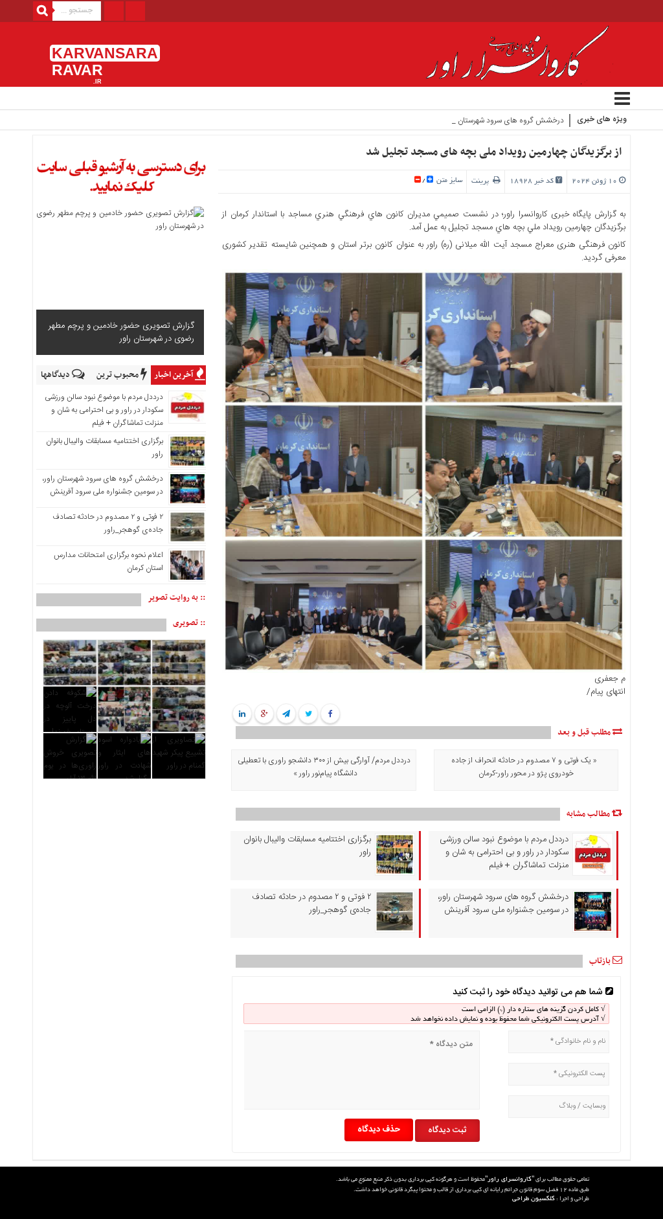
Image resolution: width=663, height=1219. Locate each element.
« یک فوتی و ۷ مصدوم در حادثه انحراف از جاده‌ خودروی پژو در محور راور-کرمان (524, 767)
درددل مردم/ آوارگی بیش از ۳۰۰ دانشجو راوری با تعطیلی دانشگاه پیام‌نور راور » (324, 767)
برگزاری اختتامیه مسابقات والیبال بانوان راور (306, 846)
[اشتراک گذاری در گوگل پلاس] (263, 714)
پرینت (482, 181)
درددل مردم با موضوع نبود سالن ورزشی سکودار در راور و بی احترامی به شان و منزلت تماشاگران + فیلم (504, 852)
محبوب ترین (118, 375)
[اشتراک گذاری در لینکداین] (242, 714)
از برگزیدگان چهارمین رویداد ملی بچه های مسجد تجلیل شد (494, 152)
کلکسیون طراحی (533, 1199)
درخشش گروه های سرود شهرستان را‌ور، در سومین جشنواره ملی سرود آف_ (451, 120)
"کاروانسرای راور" (509, 1179)
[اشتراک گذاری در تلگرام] (286, 714)
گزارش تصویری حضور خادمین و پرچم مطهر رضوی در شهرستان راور (121, 332)
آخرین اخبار (174, 375)
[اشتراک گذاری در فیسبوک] (330, 714)
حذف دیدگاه (378, 1129)
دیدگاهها (56, 375)
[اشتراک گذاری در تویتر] (307, 714)
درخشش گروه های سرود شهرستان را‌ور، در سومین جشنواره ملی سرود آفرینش (503, 904)
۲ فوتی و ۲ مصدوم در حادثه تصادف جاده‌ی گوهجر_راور (311, 904)
